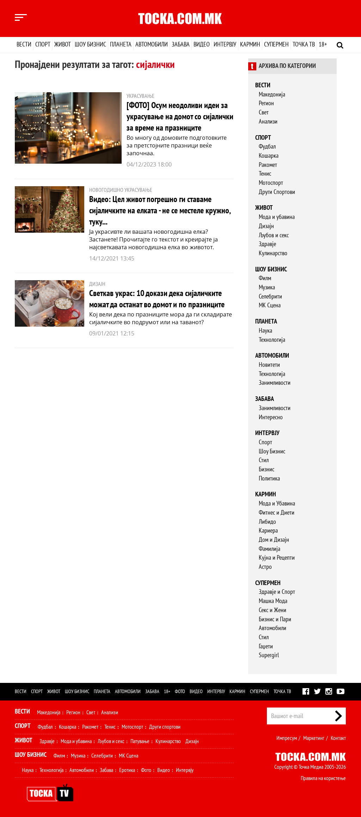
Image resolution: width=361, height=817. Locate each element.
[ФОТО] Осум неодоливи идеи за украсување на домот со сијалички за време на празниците (180, 116)
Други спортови (164, 727)
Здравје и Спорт (277, 592)
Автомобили (151, 44)
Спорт (42, 44)
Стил (264, 460)
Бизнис (266, 469)
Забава (181, 44)
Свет (264, 112)
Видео (202, 44)
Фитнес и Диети (276, 512)
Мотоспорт (271, 183)
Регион (266, 103)
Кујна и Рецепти (277, 557)
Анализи (268, 121)
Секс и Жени (272, 610)
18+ (323, 44)
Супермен (276, 44)
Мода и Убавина (277, 503)
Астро (265, 567)
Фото (180, 692)
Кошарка (269, 155)
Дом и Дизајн (274, 539)
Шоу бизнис (90, 44)
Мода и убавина (277, 217)
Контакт (338, 738)
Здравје (267, 244)
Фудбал (267, 146)
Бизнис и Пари (275, 619)
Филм (265, 278)
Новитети (269, 365)
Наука (265, 330)
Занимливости (274, 382)
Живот (62, 44)
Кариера (268, 530)
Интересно (271, 417)
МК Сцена (270, 305)
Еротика (127, 770)
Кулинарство (273, 253)
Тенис (265, 173)
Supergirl (269, 655)
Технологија (272, 340)
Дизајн (266, 226)
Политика (269, 478)
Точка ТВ (304, 44)
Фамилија (269, 549)
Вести (24, 44)
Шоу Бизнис (272, 451)
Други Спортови (277, 192)
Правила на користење (323, 778)
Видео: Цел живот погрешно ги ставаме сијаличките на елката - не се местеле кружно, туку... (160, 210)
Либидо (267, 522)
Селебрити (270, 296)
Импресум (286, 738)
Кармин (250, 44)
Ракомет (268, 165)
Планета (120, 44)
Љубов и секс (274, 235)
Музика (267, 287)
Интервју (225, 44)
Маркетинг (313, 738)
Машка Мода (273, 601)
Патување (139, 741)
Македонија (272, 94)
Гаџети (266, 646)
